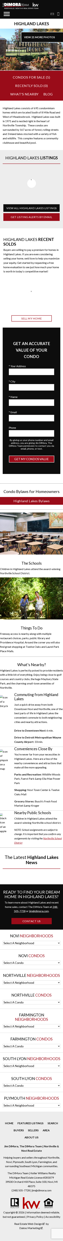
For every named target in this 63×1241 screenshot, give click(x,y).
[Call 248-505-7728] (57, 14)
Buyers (19, 1130)
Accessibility (52, 1216)
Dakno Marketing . (31, 1228)
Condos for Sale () (31, 77)
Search (53, 1123)
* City (12, 381)
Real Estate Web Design (28, 1223)
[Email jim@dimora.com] (52, 14)
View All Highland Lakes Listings (31, 208)
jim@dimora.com (39, 911)
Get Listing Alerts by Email (31, 217)
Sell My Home (31, 318)
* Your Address (17, 366)
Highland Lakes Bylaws (31, 501)
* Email (13, 412)
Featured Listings (30, 1123)
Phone (12, 427)
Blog (48, 94)
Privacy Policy (35, 1216)
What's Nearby (24, 94)
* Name (13, 396)
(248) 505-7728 (21, 1190)
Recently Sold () (31, 86)
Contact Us (32, 921)
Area (46, 1130)
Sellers (33, 1130)
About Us (31, 1137)
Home (9, 1123)
